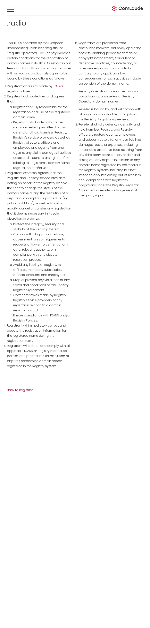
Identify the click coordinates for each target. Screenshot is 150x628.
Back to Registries (20, 390)
